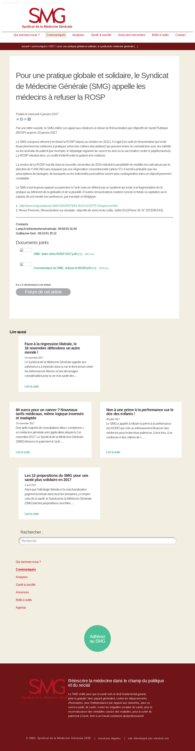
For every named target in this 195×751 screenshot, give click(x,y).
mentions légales (109, 738)
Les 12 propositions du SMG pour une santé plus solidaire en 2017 (56, 477)
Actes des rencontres (131, 35)
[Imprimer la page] (25, 119)
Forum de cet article (43, 291)
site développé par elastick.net (148, 738)
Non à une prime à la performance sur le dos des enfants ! (139, 412)
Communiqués (55, 35)
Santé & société (101, 35)
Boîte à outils (160, 35)
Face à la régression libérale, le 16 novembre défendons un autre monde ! (52, 348)
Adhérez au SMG (97, 639)
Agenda (21, 607)
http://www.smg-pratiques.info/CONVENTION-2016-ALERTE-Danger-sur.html (68, 205)
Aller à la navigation (11, 2)
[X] (29, 119)
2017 (52, 46)
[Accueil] (97, 19)
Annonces (22, 592)
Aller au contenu (30, 2)
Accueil (25, 46)
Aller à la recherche (49, 2)
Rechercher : (32, 532)
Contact (180, 35)
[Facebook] (21, 119)
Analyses (78, 35)
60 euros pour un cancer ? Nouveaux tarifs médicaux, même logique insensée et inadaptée (50, 414)
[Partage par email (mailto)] (17, 119)
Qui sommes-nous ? (27, 35)
